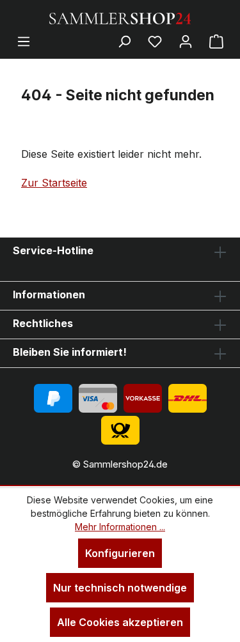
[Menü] (23, 41)
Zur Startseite (54, 182)
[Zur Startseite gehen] (120, 17)
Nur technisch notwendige (120, 587)
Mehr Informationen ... (120, 526)
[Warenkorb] (216, 41)
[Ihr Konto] (185, 41)
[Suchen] (124, 41)
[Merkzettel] (155, 41)
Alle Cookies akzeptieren (120, 622)
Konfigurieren (120, 553)
